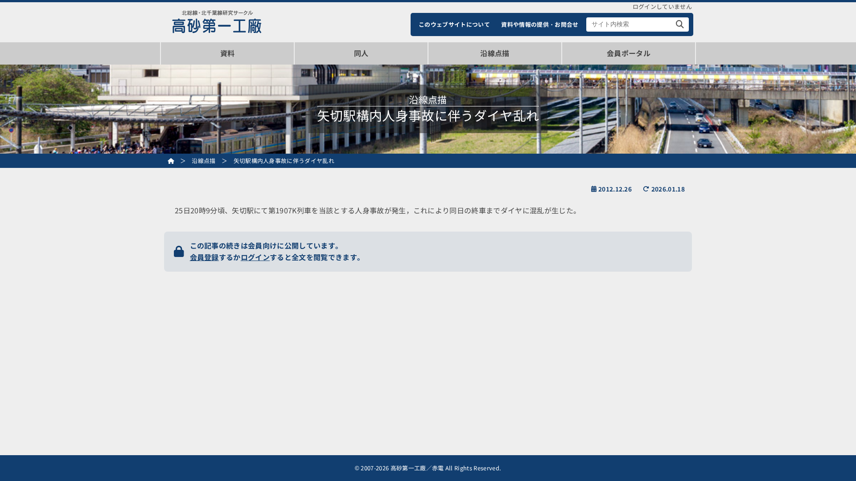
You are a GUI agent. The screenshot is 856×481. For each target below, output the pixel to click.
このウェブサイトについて (454, 24)
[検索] (680, 24)
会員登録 (204, 257)
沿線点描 (494, 53)
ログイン (255, 257)
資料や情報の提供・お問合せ (539, 24)
